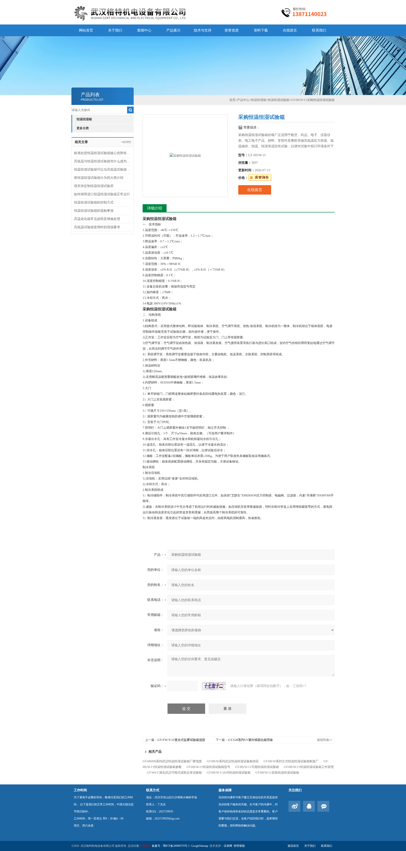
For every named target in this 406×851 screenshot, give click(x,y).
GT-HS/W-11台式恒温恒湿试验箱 (228, 772)
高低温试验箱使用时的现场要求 (97, 227)
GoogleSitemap (199, 845)
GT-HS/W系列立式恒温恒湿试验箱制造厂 (291, 761)
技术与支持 (202, 30)
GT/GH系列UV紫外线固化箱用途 (250, 740)
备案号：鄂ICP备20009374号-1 (171, 845)
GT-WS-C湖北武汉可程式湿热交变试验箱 (174, 772)
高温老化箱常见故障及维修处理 (97, 219)
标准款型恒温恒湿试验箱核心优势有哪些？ (102, 153)
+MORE (126, 142)
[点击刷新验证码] (214, 686)
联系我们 (319, 30)
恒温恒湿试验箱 (278, 100)
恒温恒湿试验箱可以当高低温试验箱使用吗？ (102, 169)
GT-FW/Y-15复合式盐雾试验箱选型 (181, 740)
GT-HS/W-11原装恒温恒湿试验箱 (277, 772)
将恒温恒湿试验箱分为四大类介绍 (98, 178)
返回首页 (293, 845)
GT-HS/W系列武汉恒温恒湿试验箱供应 (233, 761)
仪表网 (228, 845)
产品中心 (243, 100)
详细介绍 (154, 208)
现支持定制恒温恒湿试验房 (93, 186)
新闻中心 (144, 30)
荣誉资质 (232, 30)
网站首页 (86, 30)
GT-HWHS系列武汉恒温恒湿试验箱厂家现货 (172, 761)
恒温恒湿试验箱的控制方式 (93, 202)
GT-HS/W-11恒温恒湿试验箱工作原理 (309, 767)
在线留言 (290, 30)
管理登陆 (239, 845)
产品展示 (173, 30)
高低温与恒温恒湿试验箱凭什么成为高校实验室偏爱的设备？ (102, 161)
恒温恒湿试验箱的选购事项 (93, 210)
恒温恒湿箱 (84, 119)
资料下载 (261, 30)
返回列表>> (324, 740)
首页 (232, 100)
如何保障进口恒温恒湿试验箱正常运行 (102, 194)
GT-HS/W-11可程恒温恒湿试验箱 (257, 767)
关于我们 (115, 30)
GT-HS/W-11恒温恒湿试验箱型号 (208, 767)
